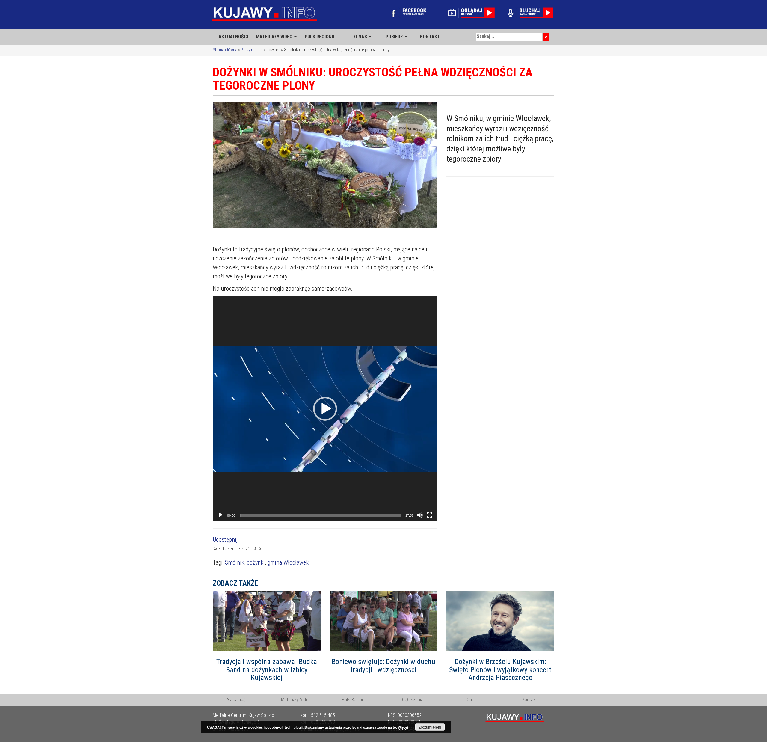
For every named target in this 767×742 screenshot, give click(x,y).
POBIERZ (395, 37)
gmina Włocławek (288, 562)
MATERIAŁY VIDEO (275, 37)
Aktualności (238, 699)
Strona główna (225, 49)
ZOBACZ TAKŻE (235, 583)
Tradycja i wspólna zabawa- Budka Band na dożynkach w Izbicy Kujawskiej (266, 669)
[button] (325, 409)
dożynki (256, 562)
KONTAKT (430, 37)
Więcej (403, 727)
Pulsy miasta (252, 49)
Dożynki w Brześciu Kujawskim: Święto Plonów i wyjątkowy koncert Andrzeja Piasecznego (500, 669)
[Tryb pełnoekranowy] (430, 515)
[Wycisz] (420, 515)
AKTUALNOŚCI (233, 37)
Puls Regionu (354, 699)
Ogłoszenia (412, 699)
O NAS (361, 37)
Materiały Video (296, 699)
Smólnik (234, 562)
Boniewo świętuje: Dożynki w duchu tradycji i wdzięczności (383, 665)
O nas (471, 699)
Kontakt (529, 699)
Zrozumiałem (430, 727)
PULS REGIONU (319, 37)
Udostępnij (225, 539)
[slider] (320, 515)
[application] (325, 408)
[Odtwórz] (221, 515)
